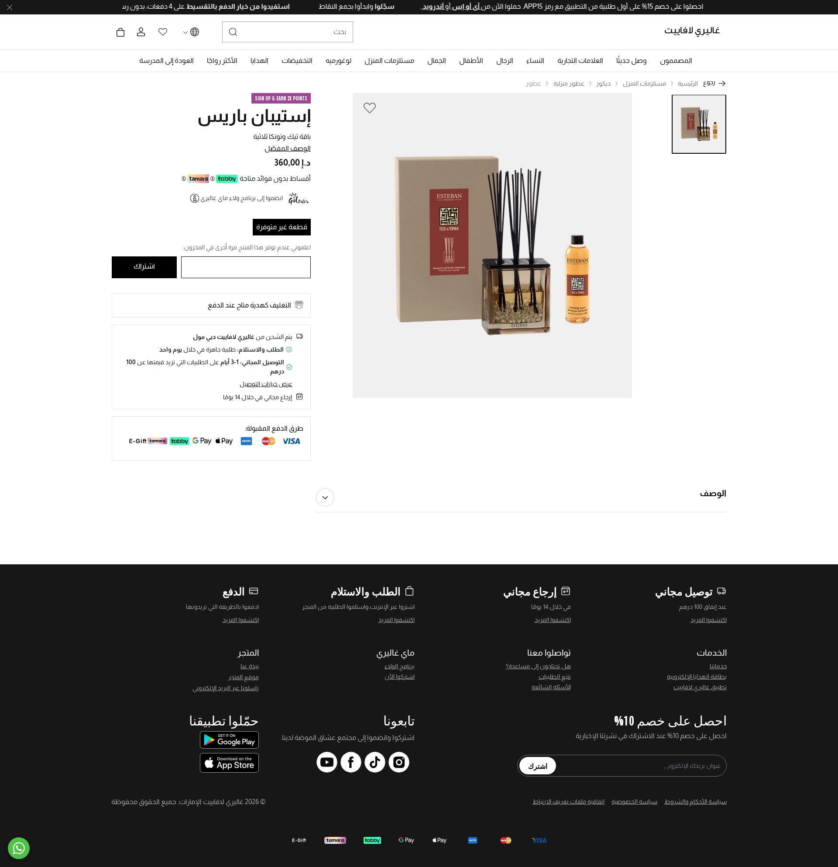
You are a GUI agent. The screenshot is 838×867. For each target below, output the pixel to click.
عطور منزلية (568, 83)
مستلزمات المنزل (644, 83)
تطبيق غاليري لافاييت (700, 687)
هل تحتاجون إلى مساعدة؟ (538, 666)
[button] (676, 61)
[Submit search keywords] (233, 31)
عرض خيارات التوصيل (266, 383)
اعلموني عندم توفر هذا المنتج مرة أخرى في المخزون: (247, 247)
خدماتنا (718, 666)
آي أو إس (448, 6)
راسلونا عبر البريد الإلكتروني (225, 687)
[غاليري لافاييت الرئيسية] (696, 32)
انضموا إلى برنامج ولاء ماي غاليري (241, 197)
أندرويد (416, 6)
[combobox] (287, 31)
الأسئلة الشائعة (551, 687)
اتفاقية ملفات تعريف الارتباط (568, 801)
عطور (533, 83)
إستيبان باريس (254, 115)
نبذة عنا (249, 666)
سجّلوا (366, 6)
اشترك (537, 765)
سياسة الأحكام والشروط (695, 801)
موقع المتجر (243, 677)
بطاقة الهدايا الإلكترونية (697, 676)
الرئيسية (688, 83)
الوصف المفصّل (287, 148)
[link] (580, 61)
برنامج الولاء (400, 666)
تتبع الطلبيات (555, 676)
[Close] (10, 7)
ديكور (603, 83)
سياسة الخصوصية (634, 801)
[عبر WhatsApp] (19, 848)
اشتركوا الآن (400, 676)
